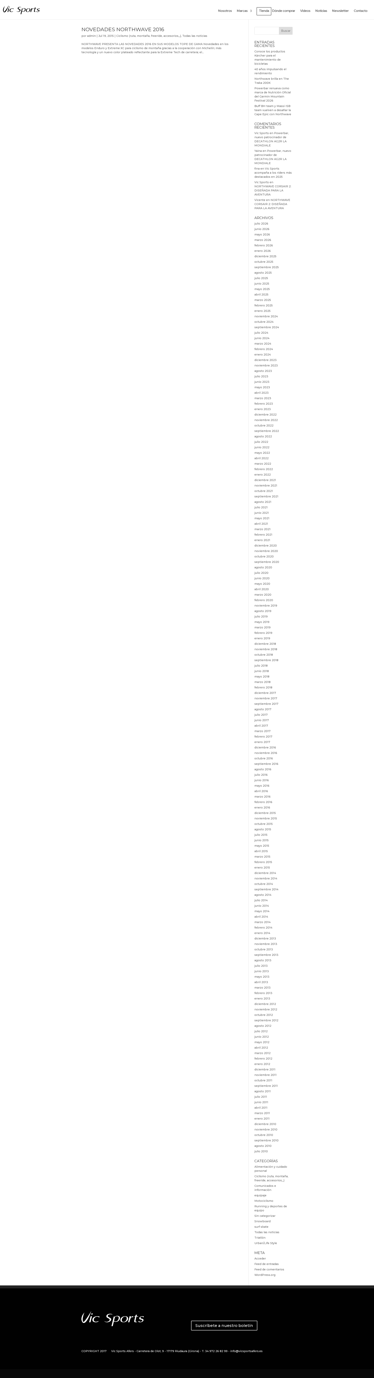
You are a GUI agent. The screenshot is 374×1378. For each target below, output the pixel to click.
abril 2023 (261, 392)
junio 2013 (261, 971)
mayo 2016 (261, 785)
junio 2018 (261, 671)
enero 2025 (262, 311)
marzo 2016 (262, 796)
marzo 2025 (262, 300)
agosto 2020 (263, 567)
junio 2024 (261, 338)
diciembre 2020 (265, 545)
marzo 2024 (262, 343)
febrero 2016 (263, 802)
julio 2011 (260, 1097)
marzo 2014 (262, 922)
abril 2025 (261, 294)
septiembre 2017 (266, 704)
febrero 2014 (263, 927)
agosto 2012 (262, 1026)
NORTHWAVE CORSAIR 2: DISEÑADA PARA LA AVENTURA (272, 190)
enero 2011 (262, 1118)
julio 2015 (260, 835)
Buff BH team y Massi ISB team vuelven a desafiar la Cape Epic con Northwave (272, 110)
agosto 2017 (262, 709)
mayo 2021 (261, 518)
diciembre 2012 (265, 1004)
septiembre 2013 (266, 955)
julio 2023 (261, 376)
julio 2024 (261, 332)
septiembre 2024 (266, 327)
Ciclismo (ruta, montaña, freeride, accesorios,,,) (148, 36)
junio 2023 (261, 382)
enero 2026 (262, 251)
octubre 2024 (263, 322)
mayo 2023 (262, 387)
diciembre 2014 (265, 873)
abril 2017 (261, 725)
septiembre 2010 (266, 1140)
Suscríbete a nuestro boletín (224, 1325)
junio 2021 (261, 513)
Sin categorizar (264, 1216)
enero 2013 (262, 998)
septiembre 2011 (266, 1086)
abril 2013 (261, 982)
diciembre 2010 (265, 1124)
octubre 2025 (263, 262)
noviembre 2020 (266, 551)
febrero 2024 (263, 349)
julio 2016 (261, 775)
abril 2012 (261, 1047)
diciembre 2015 (265, 813)
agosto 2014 (262, 895)
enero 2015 (262, 867)
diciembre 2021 (265, 480)
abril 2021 (261, 523)
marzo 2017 (262, 731)
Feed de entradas (266, 1264)
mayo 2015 (261, 845)
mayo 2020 (262, 584)
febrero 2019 (263, 633)
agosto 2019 (262, 611)
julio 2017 (261, 714)
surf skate (261, 1227)
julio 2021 (261, 507)
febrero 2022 (263, 469)
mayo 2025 (262, 289)
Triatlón (260, 1237)
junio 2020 (262, 578)
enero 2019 (262, 638)
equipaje (260, 1195)
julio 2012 (261, 1031)
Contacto (360, 11)
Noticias (321, 11)
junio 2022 (261, 447)
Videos (305, 11)
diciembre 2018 (265, 644)
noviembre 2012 (265, 1009)
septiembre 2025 (266, 267)
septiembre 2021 (266, 496)
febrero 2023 (263, 403)
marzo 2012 (262, 1053)
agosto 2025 (263, 272)
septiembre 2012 (266, 1020)
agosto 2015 (262, 829)
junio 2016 (261, 780)
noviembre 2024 (266, 316)
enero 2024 (262, 354)
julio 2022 (261, 442)
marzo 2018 (262, 682)
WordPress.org (264, 1275)
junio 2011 (261, 1102)
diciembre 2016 (265, 747)
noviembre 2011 (265, 1075)
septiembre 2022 (266, 431)
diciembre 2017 (265, 693)
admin (91, 36)
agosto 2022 (263, 436)
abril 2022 (261, 458)
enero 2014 (262, 933)
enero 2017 (262, 742)
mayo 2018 (261, 676)
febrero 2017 (263, 736)
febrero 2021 (263, 534)
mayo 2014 (261, 911)
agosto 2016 (262, 769)
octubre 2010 (263, 1135)
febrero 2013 (263, 993)
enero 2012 (262, 1064)
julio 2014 (261, 900)
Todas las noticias (194, 36)
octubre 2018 (263, 654)
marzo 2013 (262, 987)
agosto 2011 (262, 1091)
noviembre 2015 (265, 818)
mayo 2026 (262, 234)
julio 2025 (261, 278)
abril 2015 (261, 851)
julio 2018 (261, 665)
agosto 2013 (262, 960)
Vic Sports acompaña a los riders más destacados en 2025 (273, 173)
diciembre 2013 (265, 938)
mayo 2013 (261, 976)
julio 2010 (261, 1151)
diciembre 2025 (265, 256)
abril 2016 (261, 791)
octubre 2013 (263, 949)
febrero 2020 (263, 600)
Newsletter (340, 11)
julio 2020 (261, 573)
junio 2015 (261, 840)
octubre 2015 (263, 824)
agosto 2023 (263, 371)
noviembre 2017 (265, 698)
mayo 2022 (262, 453)
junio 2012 (261, 1036)
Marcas (242, 11)
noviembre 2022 (266, 420)
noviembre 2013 (265, 944)
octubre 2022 (263, 425)
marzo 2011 (262, 1113)
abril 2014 (261, 916)
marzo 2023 (262, 398)
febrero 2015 (263, 862)
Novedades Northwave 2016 (122, 29)
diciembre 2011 (264, 1069)
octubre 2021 (263, 491)
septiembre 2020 (266, 562)
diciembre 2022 (265, 414)
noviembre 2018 (265, 649)
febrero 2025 (263, 305)
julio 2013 (261, 966)
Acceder (260, 1258)
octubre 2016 (263, 758)
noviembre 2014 (265, 878)
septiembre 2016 (266, 764)
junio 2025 (261, 283)
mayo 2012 (261, 1042)
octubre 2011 (263, 1080)
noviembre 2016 (265, 753)
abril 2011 (260, 1107)
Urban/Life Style (265, 1243)
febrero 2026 (263, 245)
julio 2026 (261, 223)
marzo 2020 (262, 594)
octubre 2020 (264, 556)
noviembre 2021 (265, 485)
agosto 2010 (263, 1146)
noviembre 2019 (265, 605)
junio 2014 (261, 905)
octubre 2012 (263, 1015)
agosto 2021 (262, 502)
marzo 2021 (262, 529)
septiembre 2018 (266, 660)
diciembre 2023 (265, 360)
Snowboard (262, 1221)
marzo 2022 (262, 463)
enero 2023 (262, 409)
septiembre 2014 (266, 889)
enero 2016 (262, 807)
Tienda (264, 11)
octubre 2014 (263, 884)
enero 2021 (262, 540)
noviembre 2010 (265, 1129)
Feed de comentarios (269, 1269)
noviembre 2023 (266, 365)
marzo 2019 (262, 627)
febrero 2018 (263, 687)
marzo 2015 (262, 856)
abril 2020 (261, 589)
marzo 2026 (262, 240)
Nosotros (225, 11)
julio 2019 (261, 616)
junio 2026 (261, 229)
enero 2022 (262, 474)
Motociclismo (263, 1201)
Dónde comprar (283, 11)
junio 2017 (261, 720)
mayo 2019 (261, 622)
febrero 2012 (263, 1058)
